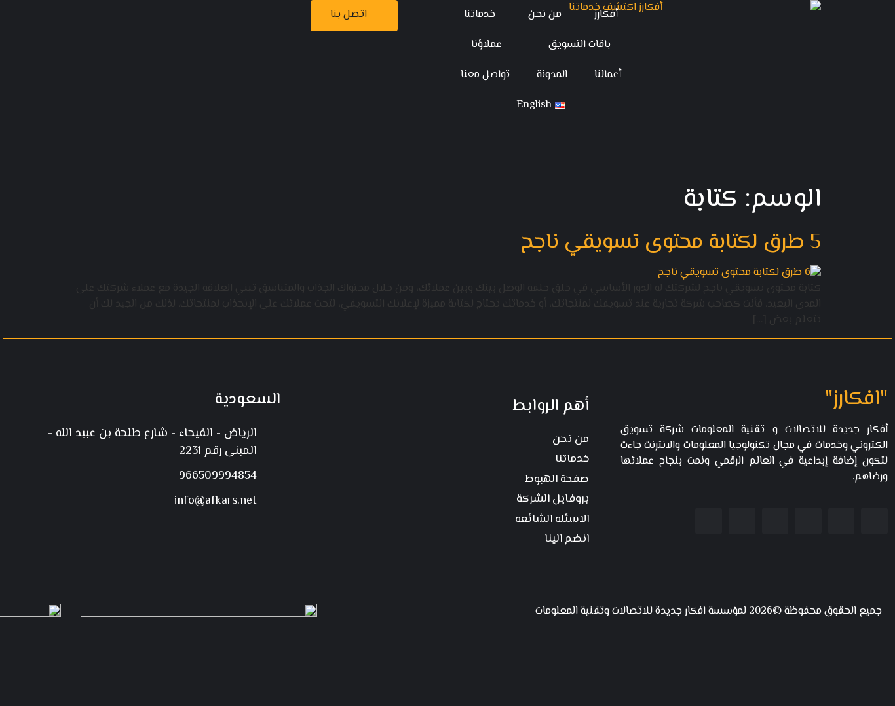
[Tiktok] (708, 521)
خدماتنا (479, 15)
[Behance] (742, 521)
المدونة (552, 75)
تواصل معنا (485, 75)
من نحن (545, 15)
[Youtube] (775, 521)
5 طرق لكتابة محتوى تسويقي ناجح (670, 242)
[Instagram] (808, 521)
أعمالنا (607, 75)
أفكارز (606, 15)
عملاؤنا (486, 45)
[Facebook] (874, 521)
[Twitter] (841, 521)
